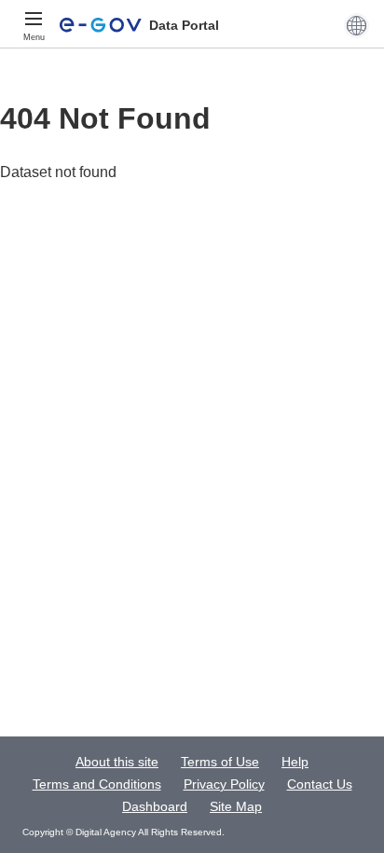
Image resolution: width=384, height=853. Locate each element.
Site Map (236, 806)
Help (295, 761)
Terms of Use (220, 761)
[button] (356, 25)
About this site (116, 761)
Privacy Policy (224, 784)
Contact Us (319, 784)
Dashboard (154, 806)
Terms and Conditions (97, 784)
